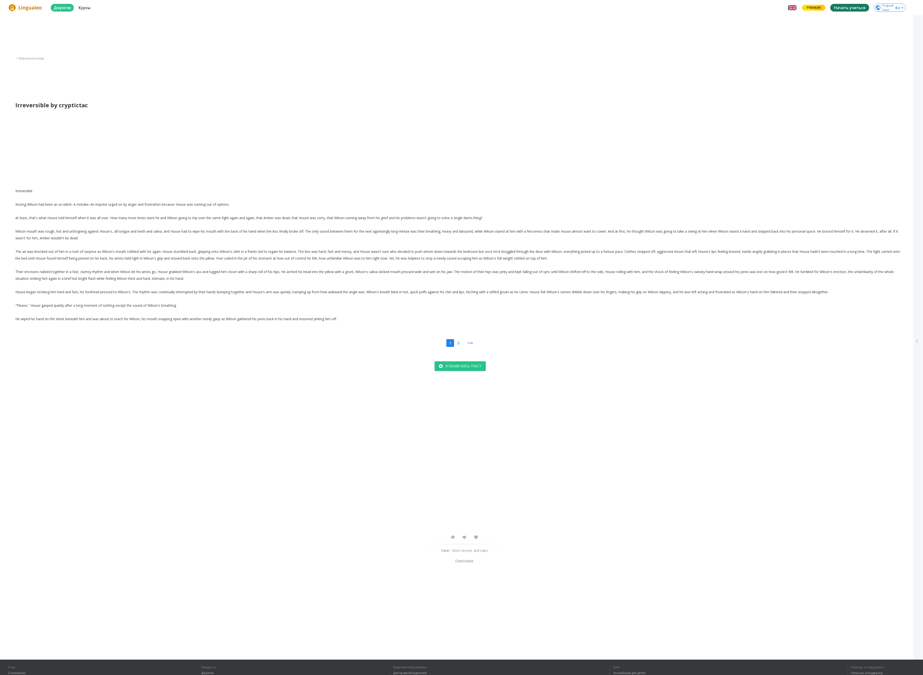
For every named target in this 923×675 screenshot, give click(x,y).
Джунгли (207, 673)
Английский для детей (629, 673)
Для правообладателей (410, 673)
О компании (16, 673)
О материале (464, 560)
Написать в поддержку (867, 673)
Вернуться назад (31, 58)
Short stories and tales (470, 550)
